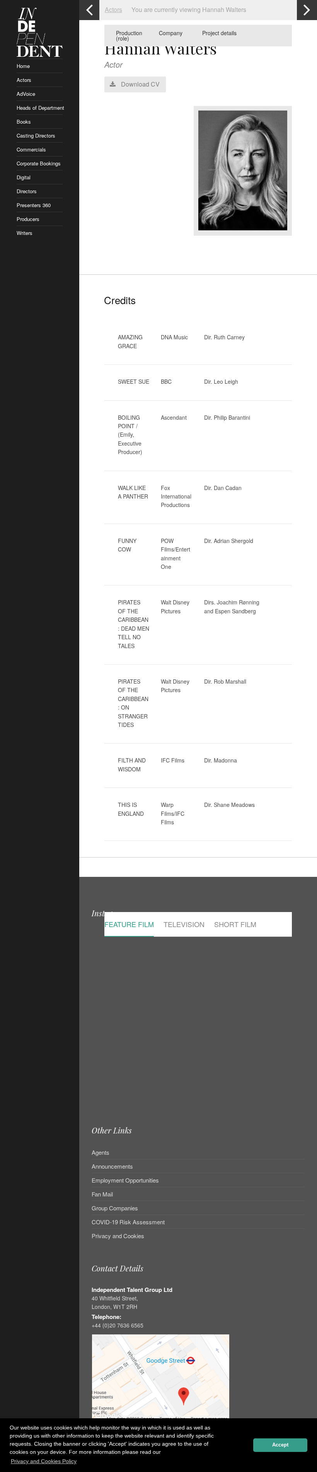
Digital (24, 177)
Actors (24, 79)
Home (23, 66)
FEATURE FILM (129, 925)
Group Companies (115, 1208)
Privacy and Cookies (118, 1236)
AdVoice (26, 93)
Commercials (31, 149)
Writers (24, 233)
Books (24, 121)
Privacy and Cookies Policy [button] (44, 1461)
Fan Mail (102, 1194)
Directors (27, 191)
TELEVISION (184, 925)
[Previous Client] (89, 10)
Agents (100, 1152)
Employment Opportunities (125, 1180)
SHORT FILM (235, 925)
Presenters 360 (34, 205)
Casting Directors (36, 135)
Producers (28, 219)
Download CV (139, 84)
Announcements (112, 1166)
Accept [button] (280, 1445)
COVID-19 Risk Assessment (128, 1222)
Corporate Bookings (39, 163)
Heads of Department (40, 107)
